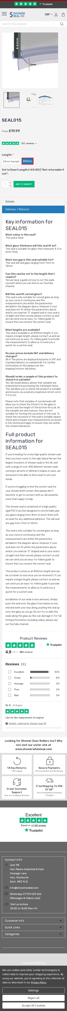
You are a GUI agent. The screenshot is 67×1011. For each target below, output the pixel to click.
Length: (8, 154)
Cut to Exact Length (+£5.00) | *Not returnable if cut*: (33, 171)
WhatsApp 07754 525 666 (25, 894)
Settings (33, 990)
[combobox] (33, 24)
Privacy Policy (38, 982)
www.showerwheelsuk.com (33, 749)
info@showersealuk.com (24, 887)
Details (9, 201)
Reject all (33, 998)
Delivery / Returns (17, 209)
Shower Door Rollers (35, 740)
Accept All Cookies (33, 1005)
